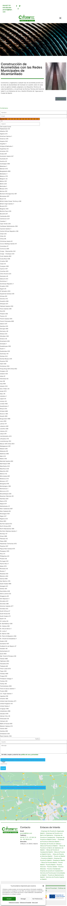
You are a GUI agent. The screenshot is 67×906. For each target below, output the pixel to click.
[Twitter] (19, 5)
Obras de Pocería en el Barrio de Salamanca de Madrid (52, 848)
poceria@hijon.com (26, 833)
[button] (43, 886)
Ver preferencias (37, 899)
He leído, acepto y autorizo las (19, 754)
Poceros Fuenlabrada (53, 869)
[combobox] (20, 120)
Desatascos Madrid (59, 860)
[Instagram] (18, 8)
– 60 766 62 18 (27, 839)
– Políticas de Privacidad (49, 888)
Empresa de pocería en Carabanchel (51, 871)
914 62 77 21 (24, 837)
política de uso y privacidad (29, 754)
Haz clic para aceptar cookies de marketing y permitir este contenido (23, 760)
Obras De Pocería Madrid (49, 862)
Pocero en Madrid (59, 856)
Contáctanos (4, 108)
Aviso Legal (35, 902)
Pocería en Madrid (47, 858)
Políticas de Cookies (14, 902)
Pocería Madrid (50, 864)
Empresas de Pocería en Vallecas (50, 843)
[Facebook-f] (16, 5)
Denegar (23, 899)
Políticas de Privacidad (25, 902)
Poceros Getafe (52, 866)
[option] (20, 129)
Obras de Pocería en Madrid (49, 846)
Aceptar (9, 899)
